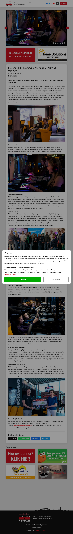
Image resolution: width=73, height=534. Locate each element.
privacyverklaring (10, 274)
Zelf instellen (56, 280)
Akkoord (22, 280)
